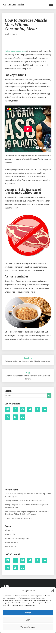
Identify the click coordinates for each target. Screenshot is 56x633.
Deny (28, 620)
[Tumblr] (37, 409)
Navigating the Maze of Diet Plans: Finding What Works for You (26, 505)
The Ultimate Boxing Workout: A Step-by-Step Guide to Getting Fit (28, 494)
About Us (9, 530)
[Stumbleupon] (22, 417)
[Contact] (7, 409)
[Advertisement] (30, 44)
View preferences (28, 627)
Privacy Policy (11, 542)
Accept (28, 612)
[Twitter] (29, 409)
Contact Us (10, 534)
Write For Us (10, 546)
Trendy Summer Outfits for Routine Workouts (25, 500)
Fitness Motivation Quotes (17, 538)
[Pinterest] (15, 417)
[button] (52, 590)
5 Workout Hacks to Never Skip (18, 518)
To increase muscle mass (15, 51)
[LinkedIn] (44, 409)
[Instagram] (22, 409)
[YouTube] (7, 417)
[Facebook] (15, 409)
